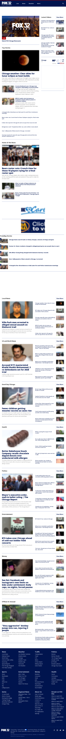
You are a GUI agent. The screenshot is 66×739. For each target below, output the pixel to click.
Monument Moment (7, 702)
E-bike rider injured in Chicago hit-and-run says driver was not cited (19, 122)
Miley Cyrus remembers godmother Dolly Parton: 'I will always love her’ (44, 362)
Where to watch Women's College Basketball (56, 713)
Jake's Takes (21, 674)
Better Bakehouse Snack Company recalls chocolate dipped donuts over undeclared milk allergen (15, 454)
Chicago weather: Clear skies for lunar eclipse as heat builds (18, 74)
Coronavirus (54, 676)
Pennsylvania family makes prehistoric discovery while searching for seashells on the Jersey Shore (45, 638)
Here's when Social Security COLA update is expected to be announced (44, 568)
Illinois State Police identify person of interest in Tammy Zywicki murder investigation (44, 420)
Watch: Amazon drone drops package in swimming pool (44, 615)
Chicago (43, 60)
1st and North (5, 694)
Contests (37, 702)
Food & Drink (21, 680)
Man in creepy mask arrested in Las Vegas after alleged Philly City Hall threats (44, 355)
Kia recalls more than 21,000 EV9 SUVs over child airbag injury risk (44, 439)
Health (4, 427)
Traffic (37, 652)
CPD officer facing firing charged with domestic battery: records (28, 252)
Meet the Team (39, 704)
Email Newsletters (39, 698)
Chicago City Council (56, 665)
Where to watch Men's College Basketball (57, 709)
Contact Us (38, 700)
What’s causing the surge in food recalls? (43, 432)
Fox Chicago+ (22, 678)
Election (53, 654)
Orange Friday (5, 704)
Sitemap (37, 713)
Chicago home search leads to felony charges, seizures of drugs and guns (31, 239)
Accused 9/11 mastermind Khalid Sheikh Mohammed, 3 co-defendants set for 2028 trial (16, 368)
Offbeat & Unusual (8, 602)
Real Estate (38, 684)
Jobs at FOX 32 (39, 706)
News (4, 652)
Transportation (39, 654)
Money (4, 556)
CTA (36, 658)
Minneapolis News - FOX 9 (23, 701)
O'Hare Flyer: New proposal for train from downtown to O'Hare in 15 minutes (44, 405)
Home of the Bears (9, 143)
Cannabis (53, 678)
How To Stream (39, 694)
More (38, 3)
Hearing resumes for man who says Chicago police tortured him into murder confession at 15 (19, 135)
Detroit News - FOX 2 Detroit (24, 698)
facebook (54, 730)
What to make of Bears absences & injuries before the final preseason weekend (25, 184)
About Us (38, 692)
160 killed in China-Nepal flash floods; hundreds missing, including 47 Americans (44, 370)
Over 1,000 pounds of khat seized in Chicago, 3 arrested (16, 131)
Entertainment (7, 514)
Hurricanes (21, 664)
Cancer (53, 674)
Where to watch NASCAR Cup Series (56, 704)
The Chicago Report (56, 658)
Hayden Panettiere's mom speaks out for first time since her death (44, 397)
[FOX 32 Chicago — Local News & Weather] (7, 3)
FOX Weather (21, 665)
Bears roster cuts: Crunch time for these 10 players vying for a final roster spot (20, 118)
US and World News (9, 341)
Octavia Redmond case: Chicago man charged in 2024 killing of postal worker (26, 86)
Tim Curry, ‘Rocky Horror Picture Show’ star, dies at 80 (45, 549)
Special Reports (6, 664)
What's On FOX (22, 676)
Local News (6, 298)
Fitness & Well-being (56, 680)
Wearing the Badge (7, 698)
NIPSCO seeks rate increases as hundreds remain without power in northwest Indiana (25, 100)
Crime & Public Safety (7, 660)
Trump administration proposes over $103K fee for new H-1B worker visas (44, 591)
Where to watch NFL (56, 696)
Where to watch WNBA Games (57, 717)
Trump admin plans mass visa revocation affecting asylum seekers (44, 476)
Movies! (20, 682)
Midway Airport (39, 664)
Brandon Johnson (56, 664)
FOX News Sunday (7, 667)
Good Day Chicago (8, 384)
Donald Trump (55, 660)
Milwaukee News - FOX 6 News (24, 694)
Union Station (38, 665)
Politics (4, 471)
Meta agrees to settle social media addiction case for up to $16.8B (44, 377)
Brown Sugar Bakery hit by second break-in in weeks (44, 389)
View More (59, 17)
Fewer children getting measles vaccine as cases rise (17, 409)
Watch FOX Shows (23, 684)
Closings (20, 658)
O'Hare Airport (38, 662)
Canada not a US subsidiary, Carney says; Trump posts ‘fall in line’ (44, 507)
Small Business (39, 686)
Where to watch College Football (57, 698)
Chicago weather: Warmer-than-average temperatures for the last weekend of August (48, 44)
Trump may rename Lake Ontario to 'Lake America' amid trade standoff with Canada (44, 492)
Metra (36, 660)
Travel (36, 656)
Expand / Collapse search (63, 3)
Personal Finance (39, 682)
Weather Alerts (22, 656)
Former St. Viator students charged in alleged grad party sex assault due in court (34, 246)
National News (6, 656)
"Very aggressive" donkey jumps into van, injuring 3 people (15, 628)
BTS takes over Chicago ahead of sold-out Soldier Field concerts (45, 311)
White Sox (4, 682)
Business (37, 674)
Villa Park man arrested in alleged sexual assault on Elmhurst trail (15, 324)
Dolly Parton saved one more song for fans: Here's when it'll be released (44, 541)
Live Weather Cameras (24, 654)
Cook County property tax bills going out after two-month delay (44, 412)
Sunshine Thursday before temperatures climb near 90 (48, 22)
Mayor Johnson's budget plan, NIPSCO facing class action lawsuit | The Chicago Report (44, 484)
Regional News (23, 692)
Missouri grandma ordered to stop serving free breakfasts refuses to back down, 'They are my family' (45, 347)
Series (4, 692)
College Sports (5, 687)
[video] (8, 195)
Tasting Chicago (6, 700)
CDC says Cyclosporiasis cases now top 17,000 (44, 454)
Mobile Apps (38, 696)
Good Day (4, 662)
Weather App (21, 662)
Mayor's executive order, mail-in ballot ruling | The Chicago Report (48, 52)
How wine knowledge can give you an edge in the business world (44, 561)
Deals (36, 678)
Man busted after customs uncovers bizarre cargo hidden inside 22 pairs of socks (45, 631)
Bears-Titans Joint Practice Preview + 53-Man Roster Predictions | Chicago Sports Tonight (27, 194)
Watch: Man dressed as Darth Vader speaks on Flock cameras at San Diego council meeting (44, 608)
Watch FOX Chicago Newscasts (11, 41)
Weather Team (22, 660)
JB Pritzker (54, 662)
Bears (3, 674)
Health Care (54, 682)
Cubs (3, 680)
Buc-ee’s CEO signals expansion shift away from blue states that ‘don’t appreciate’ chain (44, 576)
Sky (3, 686)
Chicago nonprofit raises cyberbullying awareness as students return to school (47, 37)
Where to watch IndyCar (57, 707)
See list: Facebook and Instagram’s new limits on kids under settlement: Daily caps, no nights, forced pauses (17, 583)
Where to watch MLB (57, 701)
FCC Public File (38, 709)
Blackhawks (5, 676)
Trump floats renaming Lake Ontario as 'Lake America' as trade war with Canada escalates (44, 500)
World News (5, 658)
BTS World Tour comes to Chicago (47, 28)
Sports (4, 672)
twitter (60, 730)
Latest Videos (46, 17)
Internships (38, 707)
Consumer (37, 676)
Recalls (53, 684)
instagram (57, 730)
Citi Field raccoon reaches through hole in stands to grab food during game (44, 623)
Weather (21, 652)
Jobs (36, 680)
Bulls (3, 678)
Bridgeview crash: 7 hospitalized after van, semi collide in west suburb (20, 127)
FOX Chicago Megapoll (8, 665)
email (63, 730)
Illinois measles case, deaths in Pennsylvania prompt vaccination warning (43, 462)
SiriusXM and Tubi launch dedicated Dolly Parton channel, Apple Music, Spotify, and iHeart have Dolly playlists (45, 535)
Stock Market (38, 687)
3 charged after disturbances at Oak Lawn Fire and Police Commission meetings (20, 112)
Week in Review (6, 696)
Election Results (55, 656)
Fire (3, 684)
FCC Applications (39, 711)
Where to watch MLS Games (56, 721)
